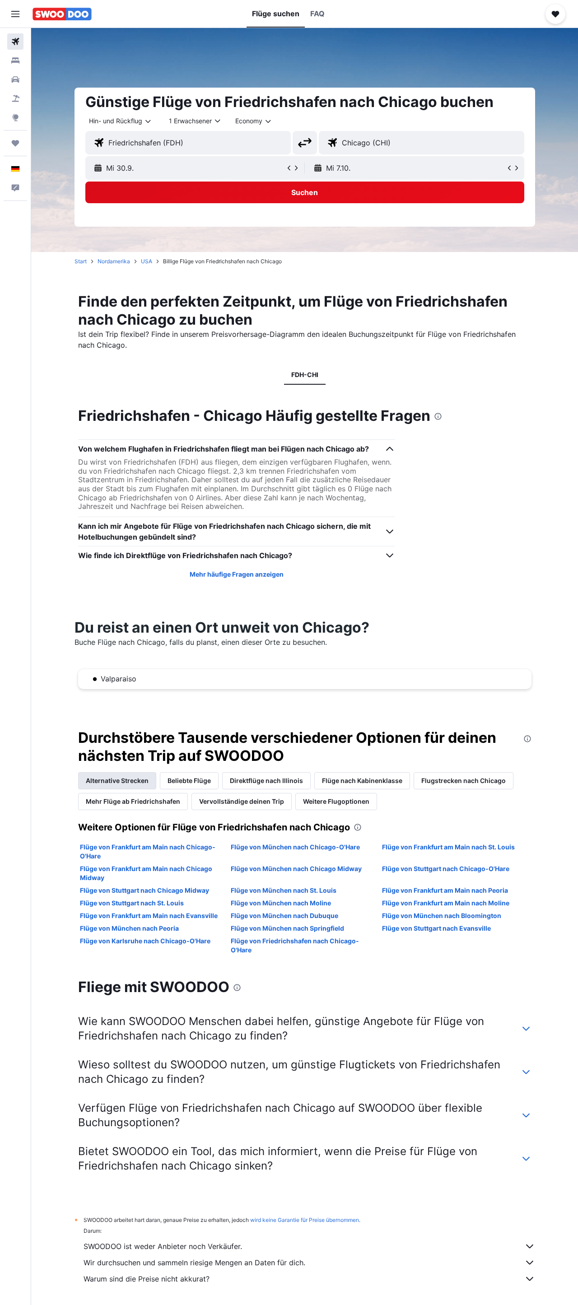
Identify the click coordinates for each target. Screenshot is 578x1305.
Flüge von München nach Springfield (287, 928)
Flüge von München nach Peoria (129, 928)
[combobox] (120, 121)
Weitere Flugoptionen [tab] (336, 801)
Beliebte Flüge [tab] (189, 780)
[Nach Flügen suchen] (15, 42)
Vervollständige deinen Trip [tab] (241, 801)
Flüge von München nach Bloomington (441, 915)
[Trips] (15, 143)
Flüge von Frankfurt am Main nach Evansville (149, 915)
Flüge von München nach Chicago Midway (296, 868)
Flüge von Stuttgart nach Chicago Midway (144, 890)
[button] (15, 14)
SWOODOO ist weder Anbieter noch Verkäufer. (163, 1246)
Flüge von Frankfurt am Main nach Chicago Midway (146, 873)
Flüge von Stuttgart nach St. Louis (132, 903)
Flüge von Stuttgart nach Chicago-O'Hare (445, 868)
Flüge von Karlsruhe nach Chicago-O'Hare (145, 941)
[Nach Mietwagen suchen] (15, 79)
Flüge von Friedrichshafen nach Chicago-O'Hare (295, 945)
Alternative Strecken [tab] (117, 780)
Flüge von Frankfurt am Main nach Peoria (445, 890)
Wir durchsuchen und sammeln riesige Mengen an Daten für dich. (194, 1262)
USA (146, 261)
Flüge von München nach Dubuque (284, 915)
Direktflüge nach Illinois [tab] (266, 780)
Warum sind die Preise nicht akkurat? (147, 1278)
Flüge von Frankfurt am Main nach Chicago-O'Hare (147, 851)
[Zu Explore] (15, 117)
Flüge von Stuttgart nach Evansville (436, 928)
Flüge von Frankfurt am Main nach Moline (445, 903)
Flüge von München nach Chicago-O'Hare (295, 847)
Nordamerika (114, 261)
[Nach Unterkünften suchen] (15, 60)
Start (81, 261)
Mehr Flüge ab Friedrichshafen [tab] (133, 801)
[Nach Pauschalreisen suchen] (15, 98)
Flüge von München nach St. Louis (283, 890)
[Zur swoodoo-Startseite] (62, 14)
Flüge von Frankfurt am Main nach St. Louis (448, 847)
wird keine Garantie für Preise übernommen (304, 1219)
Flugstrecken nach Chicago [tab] (463, 780)
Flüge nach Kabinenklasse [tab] (362, 780)
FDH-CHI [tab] (304, 374)
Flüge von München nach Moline (281, 903)
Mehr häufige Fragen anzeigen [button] (237, 574)
